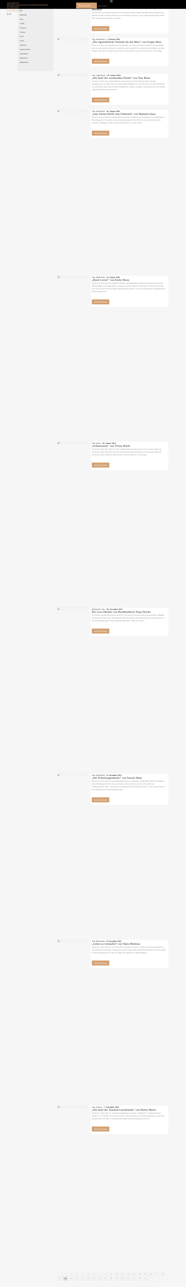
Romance (23, 28)
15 (145, 1274)
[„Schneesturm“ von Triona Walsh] (74, 522)
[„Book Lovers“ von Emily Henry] (74, 356)
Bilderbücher (24, 62)
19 (60, 1278)
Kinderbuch (24, 58)
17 (157, 1274)
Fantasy (22, 32)
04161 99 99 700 (13, 3)
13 (134, 1274)
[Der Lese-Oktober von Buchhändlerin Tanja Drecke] (74, 688)
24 (88, 1278)
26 (100, 1278)
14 (140, 1274)
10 (117, 1274)
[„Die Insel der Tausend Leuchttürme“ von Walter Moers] (74, 1186)
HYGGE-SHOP (12, 9)
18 (162, 1274)
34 (145, 1278)
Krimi (21, 19)
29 (117, 1278)
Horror (22, 41)
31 (128, 1278)
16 (151, 1274)
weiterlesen (100, 28)
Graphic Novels (25, 49)
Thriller (22, 23)
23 (82, 1278)
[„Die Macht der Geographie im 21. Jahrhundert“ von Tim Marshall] (74, 17)
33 (140, 1278)
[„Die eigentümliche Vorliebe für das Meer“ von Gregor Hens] (74, 54)
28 (111, 1278)
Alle (93, 39)
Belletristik (100, 39)
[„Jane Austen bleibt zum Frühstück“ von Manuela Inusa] (74, 190)
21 (71, 1278)
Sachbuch (23, 45)
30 (122, 1278)
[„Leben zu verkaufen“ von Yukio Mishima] (74, 1020)
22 (77, 1278)
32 (134, 1278)
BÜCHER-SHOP (13, 7)
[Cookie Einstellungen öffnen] (4, 1284)
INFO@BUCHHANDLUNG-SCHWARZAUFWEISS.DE (27, 5)
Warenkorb (84, 5)
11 (123, 1274)
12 (128, 1274)
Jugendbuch (24, 54)
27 (105, 1278)
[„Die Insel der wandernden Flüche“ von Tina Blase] (74, 90)
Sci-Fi (22, 36)
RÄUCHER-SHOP (14, 11)
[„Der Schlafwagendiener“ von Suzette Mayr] (74, 854)
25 (94, 1278)
